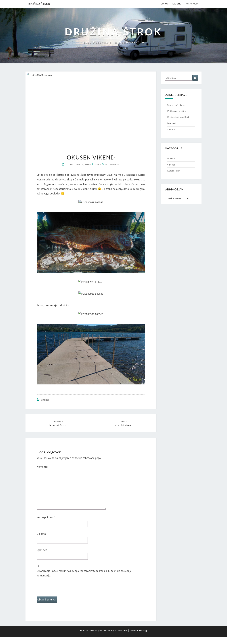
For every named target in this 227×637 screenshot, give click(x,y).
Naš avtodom (192, 3)
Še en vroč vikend (176, 104)
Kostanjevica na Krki (178, 117)
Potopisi (171, 158)
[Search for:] (181, 78)
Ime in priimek (46, 517)
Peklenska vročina (176, 110)
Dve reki (171, 123)
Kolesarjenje (174, 170)
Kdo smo (176, 3)
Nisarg (143, 630)
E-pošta (42, 533)
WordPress (121, 630)
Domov (164, 3)
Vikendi (45, 399)
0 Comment (112, 164)
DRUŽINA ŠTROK (39, 4)
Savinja (171, 129)
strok (97, 164)
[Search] (195, 78)
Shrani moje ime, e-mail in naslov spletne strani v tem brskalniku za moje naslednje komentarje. (84, 573)
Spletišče (42, 550)
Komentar (42, 466)
